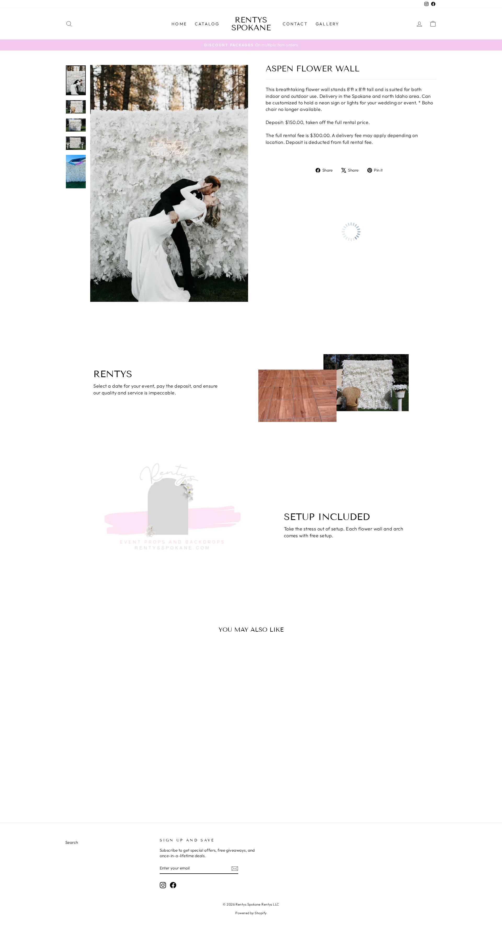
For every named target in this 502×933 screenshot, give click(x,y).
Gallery (327, 23)
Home (179, 23)
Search (71, 842)
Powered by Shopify (250, 913)
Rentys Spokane (251, 23)
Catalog (207, 23)
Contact (295, 23)
